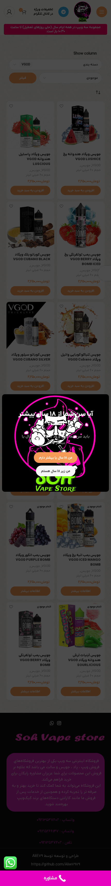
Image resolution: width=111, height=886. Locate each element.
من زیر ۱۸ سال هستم (55, 471)
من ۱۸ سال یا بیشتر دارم (55, 457)
